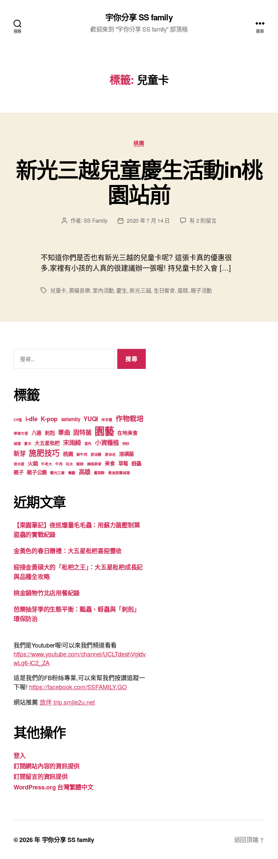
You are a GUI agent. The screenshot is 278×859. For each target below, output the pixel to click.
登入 (19, 755)
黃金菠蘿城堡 (119, 472)
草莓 (123, 463)
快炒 (126, 443)
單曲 (64, 432)
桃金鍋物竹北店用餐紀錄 (47, 593)
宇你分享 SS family (138, 17)
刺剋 (50, 432)
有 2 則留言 (203, 220)
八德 (36, 432)
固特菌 (82, 432)
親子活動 (201, 290)
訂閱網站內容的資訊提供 (47, 766)
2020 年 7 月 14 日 (148, 220)
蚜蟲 (136, 463)
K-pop (49, 418)
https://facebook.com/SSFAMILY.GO (78, 686)
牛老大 (46, 463)
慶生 (121, 290)
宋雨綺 (72, 442)
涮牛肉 (81, 454)
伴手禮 (106, 419)
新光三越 (140, 290)
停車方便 (21, 433)
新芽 (19, 453)
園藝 (104, 431)
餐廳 (71, 472)
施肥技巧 (44, 452)
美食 (110, 463)
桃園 (139, 143)
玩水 (69, 463)
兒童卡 (58, 290)
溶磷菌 (126, 453)
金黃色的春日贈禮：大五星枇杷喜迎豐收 (68, 550)
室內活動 (103, 290)
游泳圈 (96, 454)
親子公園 (37, 472)
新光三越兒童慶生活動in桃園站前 (139, 181)
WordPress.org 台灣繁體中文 (54, 787)
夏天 (27, 443)
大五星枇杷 (47, 443)
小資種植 (107, 442)
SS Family (96, 220)
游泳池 (110, 454)
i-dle (31, 418)
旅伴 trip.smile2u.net (67, 701)
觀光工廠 (57, 472)
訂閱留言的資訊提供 (41, 776)
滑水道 (19, 463)
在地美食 (127, 432)
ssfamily (70, 419)
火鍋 (33, 463)
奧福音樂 (79, 290)
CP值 (18, 419)
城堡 (17, 443)
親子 (18, 472)
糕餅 (79, 463)
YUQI (90, 418)
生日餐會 (164, 290)
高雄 (85, 471)
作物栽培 (130, 418)
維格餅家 (94, 463)
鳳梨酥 (99, 472)
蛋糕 (182, 290)
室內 (88, 443)
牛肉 (58, 463)
